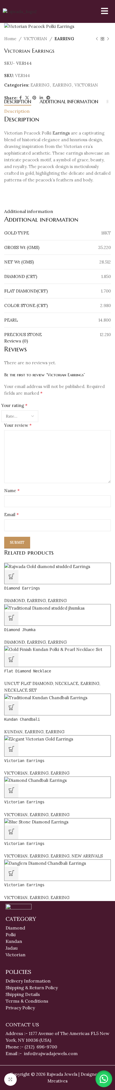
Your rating (14, 405)
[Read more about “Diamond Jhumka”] (11, 619)
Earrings (61, 133)
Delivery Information (28, 981)
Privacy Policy (20, 1007)
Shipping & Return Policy (32, 987)
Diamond (15, 928)
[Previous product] (97, 39)
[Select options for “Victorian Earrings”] (11, 832)
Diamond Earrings (22, 588)
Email (11, 514)
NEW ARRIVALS (87, 856)
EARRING (64, 38)
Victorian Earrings (24, 760)
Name (12, 490)
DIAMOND (14, 600)
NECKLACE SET (20, 690)
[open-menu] (101, 11)
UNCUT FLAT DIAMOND (28, 683)
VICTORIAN (35, 38)
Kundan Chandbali (22, 719)
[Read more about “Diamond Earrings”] (11, 577)
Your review (18, 425)
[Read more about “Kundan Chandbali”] (11, 708)
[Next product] (108, 39)
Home (10, 38)
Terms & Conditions (27, 1001)
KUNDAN (13, 731)
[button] (103, 1078)
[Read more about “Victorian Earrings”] (11, 749)
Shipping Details (23, 994)
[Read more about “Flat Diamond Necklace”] (11, 660)
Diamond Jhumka (19, 629)
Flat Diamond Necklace (27, 671)
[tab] (17, 101)
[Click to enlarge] (10, 1079)
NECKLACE (66, 683)
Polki (11, 934)
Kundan (14, 941)
